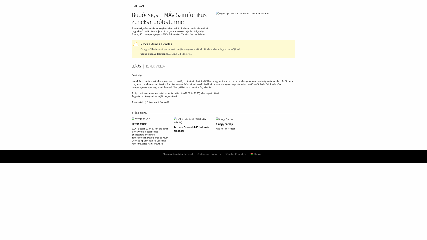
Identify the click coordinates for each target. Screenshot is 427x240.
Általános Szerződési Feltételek (178, 154)
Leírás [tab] (136, 66)
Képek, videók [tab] (155, 66)
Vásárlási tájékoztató (236, 154)
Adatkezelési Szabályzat (209, 154)
